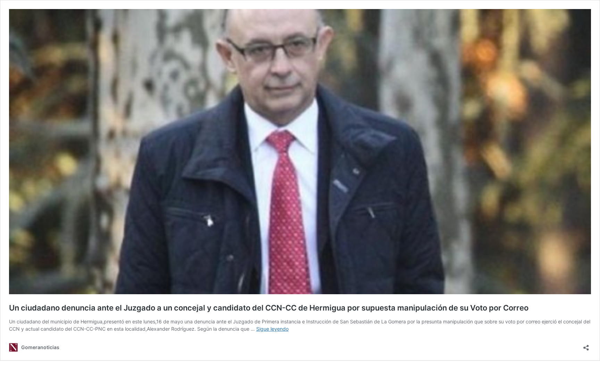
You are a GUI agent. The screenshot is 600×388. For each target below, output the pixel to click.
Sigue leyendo (272, 329)
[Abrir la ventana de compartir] (586, 345)
